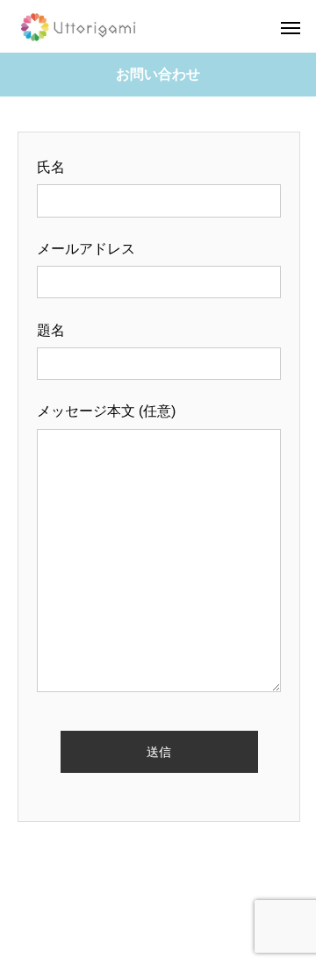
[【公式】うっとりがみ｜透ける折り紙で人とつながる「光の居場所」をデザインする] (80, 26)
